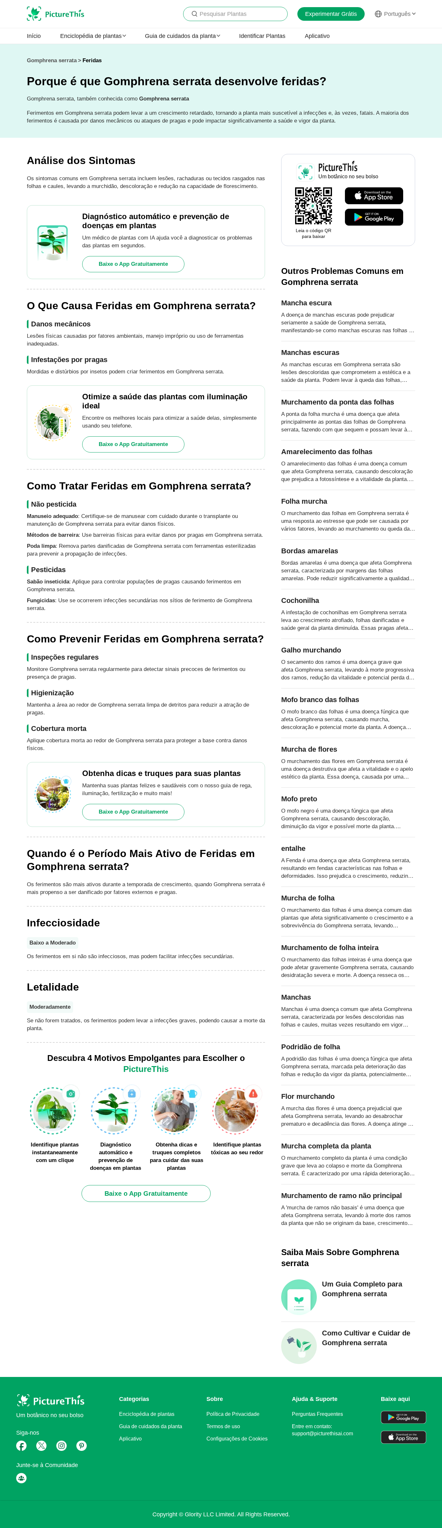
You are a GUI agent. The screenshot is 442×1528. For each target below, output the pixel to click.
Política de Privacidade (233, 1414)
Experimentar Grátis (331, 14)
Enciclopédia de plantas (146, 1414)
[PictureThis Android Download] (374, 217)
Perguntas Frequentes (317, 1414)
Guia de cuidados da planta (150, 1426)
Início (34, 36)
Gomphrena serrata (52, 60)
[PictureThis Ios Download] (374, 196)
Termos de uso (223, 1426)
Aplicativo (317, 36)
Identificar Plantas (262, 36)
